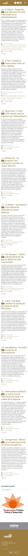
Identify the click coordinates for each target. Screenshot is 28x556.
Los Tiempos (9, 288)
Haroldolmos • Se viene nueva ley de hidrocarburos (14, 350)
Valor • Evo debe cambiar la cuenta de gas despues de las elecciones (13, 305)
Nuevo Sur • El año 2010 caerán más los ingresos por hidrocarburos (14, 113)
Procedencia (4, 49)
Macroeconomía (17, 46)
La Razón (8, 241)
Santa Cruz (11, 100)
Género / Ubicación (5, 46)
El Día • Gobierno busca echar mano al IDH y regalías (13, 63)
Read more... (4, 53)
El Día (19, 95)
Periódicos (19, 48)
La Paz (12, 46)
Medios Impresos (5, 48)
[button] (25, 3)
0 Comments (5, 51)
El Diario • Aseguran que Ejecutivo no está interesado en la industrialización (13, 13)
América (4, 45)
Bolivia (16, 45)
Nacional (21, 241)
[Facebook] (15, 3)
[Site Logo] (5, 2)
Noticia (11, 48)
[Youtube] (21, 3)
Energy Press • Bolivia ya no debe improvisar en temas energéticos (13, 442)
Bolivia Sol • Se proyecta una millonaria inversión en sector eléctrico (12, 162)
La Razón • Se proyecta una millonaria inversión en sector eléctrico (13, 208)
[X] (18, 3)
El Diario (20, 45)
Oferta (14, 48)
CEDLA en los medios (7, 43)
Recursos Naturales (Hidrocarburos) (16, 49)
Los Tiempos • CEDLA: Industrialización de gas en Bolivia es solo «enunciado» (13, 258)
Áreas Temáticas (10, 45)
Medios (23, 46)
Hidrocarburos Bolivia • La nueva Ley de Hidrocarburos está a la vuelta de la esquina (14, 395)
